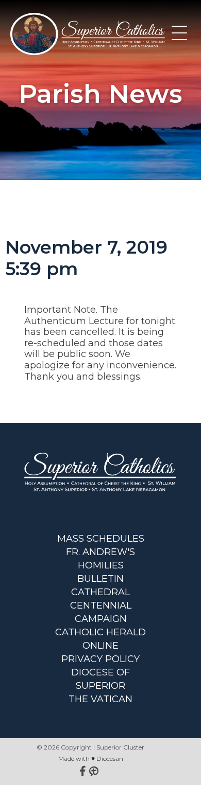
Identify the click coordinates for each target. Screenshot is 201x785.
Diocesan (109, 758)
